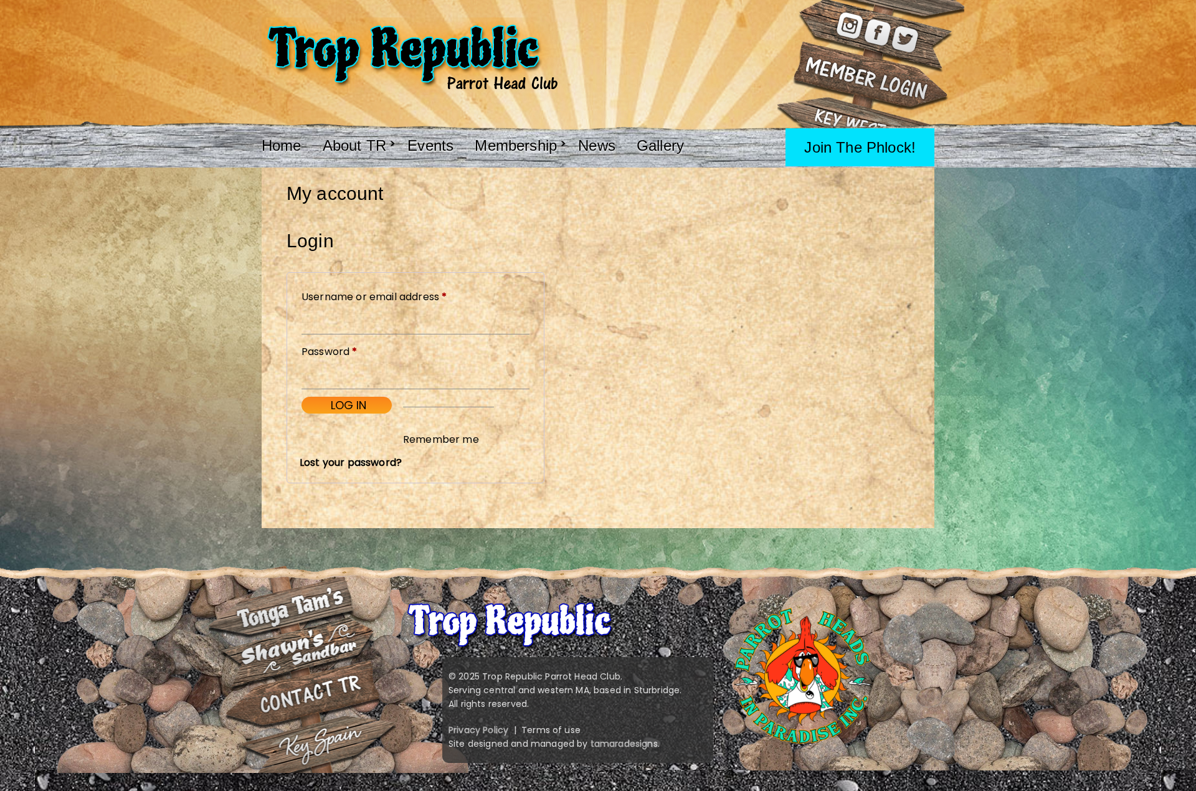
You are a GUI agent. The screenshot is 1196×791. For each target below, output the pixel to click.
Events (430, 145)
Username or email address (395, 296)
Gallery (660, 145)
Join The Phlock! (860, 147)
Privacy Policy (478, 730)
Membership (516, 145)
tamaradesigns (624, 743)
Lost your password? (351, 462)
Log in (348, 405)
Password (351, 351)
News (596, 145)
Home (281, 145)
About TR (354, 145)
